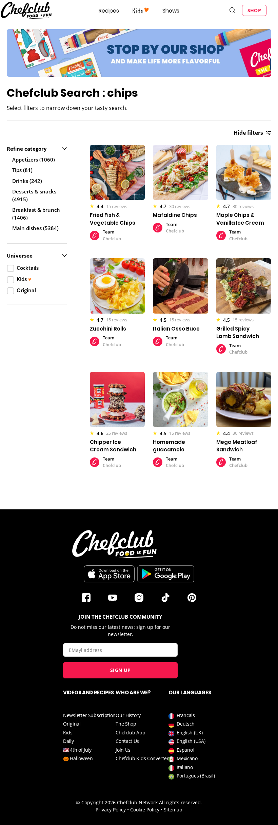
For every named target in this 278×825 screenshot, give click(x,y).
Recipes (109, 11)
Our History (128, 715)
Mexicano (187, 758)
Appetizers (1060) (33, 159)
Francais (186, 715)
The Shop (126, 723)
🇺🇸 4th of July (77, 750)
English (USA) (191, 741)
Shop (254, 10)
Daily (68, 741)
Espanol (185, 750)
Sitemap (173, 809)
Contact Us (127, 741)
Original (72, 723)
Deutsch (186, 723)
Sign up (120, 670)
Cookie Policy (144, 809)
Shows (170, 11)
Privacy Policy (111, 809)
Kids (68, 732)
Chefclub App (130, 732)
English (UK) (189, 732)
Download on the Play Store (165, 573)
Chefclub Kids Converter (142, 758)
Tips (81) (22, 170)
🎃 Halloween (78, 758)
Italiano (185, 767)
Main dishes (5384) (35, 228)
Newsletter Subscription (89, 715)
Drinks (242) (27, 180)
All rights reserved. (180, 802)
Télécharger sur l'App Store (109, 573)
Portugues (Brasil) (196, 775)
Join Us (123, 750)
